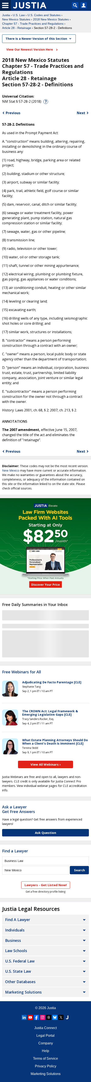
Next (81, 113)
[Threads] (48, 1017)
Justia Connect (45, 1028)
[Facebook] (36, 1017)
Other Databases (20, 981)
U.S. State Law (18, 971)
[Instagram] (42, 1017)
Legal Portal (45, 1035)
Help (45, 1051)
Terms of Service (45, 1058)
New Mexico (10, 470)
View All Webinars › (45, 764)
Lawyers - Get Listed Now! (46, 885)
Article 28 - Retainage (16, 28)
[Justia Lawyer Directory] (67, 1017)
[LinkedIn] (24, 1017)
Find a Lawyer (15, 850)
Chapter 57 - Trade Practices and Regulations (32, 23)
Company (45, 1043)
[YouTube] (30, 1017)
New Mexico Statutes (16, 19)
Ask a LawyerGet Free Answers (18, 809)
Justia (6, 15)
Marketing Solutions (23, 992)
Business (13, 940)
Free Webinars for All (21, 672)
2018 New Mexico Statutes (51, 19)
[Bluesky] (54, 1017)
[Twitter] (60, 1017)
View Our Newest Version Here (30, 49)
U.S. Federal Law (19, 961)
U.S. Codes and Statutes (44, 15)
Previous (13, 113)
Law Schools (16, 950)
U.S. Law (19, 15)
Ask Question (45, 832)
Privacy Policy (45, 1066)
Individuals (15, 930)
